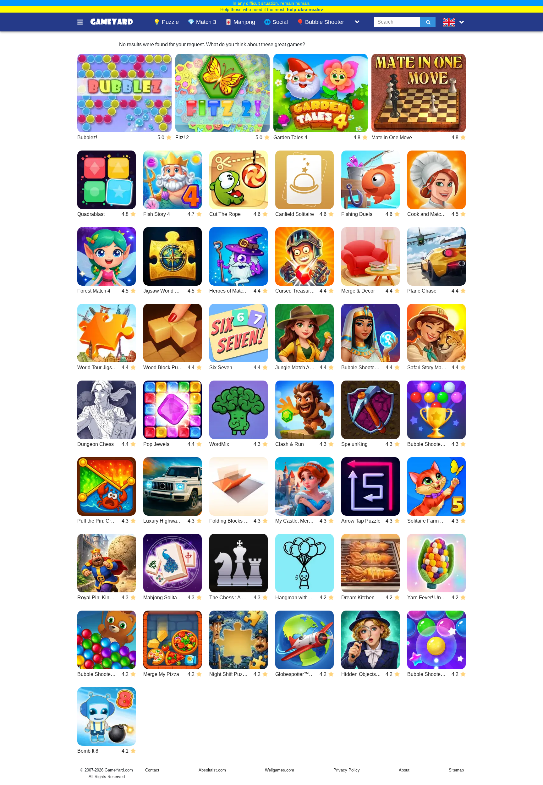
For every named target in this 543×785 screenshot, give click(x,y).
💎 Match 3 (202, 22)
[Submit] (428, 22)
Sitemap (456, 770)
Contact (152, 770)
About (404, 770)
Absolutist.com (212, 770)
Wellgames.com (279, 770)
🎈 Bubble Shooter (320, 22)
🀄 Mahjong (240, 22)
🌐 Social (276, 22)
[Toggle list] (357, 22)
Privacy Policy (346, 770)
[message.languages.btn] (455, 22)
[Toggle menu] (83, 22)
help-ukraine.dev (305, 9)
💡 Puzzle (166, 22)
